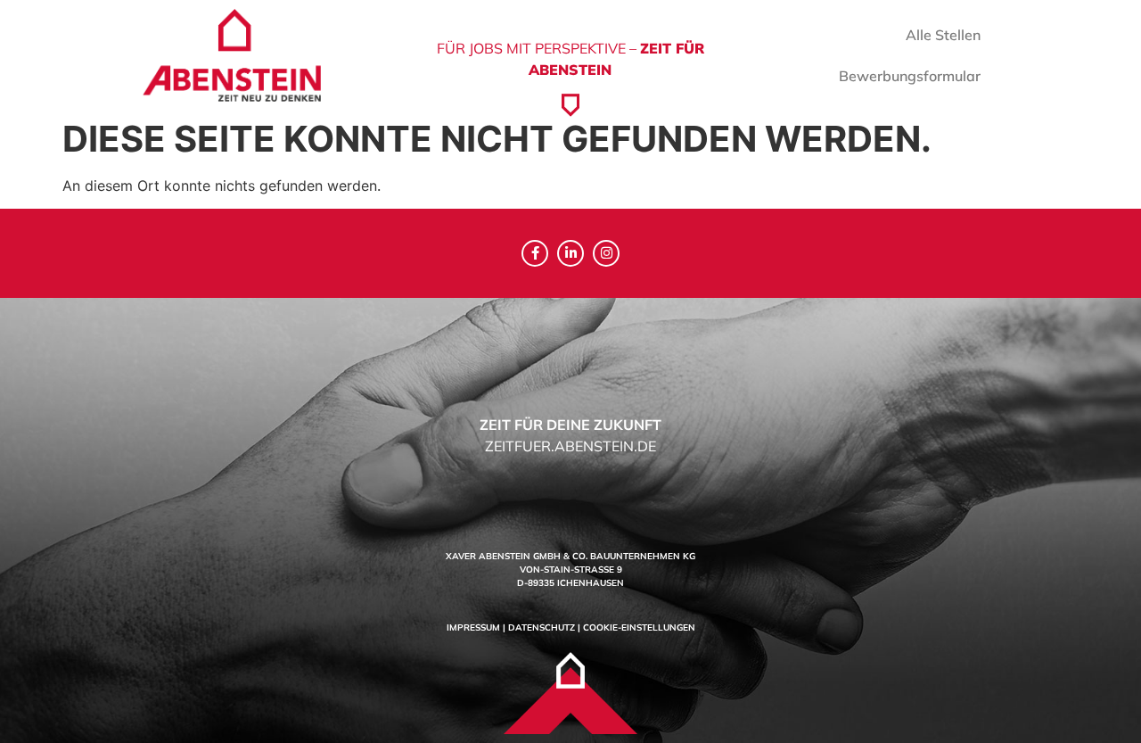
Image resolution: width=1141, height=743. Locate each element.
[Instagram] (606, 253)
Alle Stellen (943, 35)
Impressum (473, 627)
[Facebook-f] (534, 253)
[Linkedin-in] (570, 253)
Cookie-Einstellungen (639, 627)
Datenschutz (541, 627)
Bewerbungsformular (910, 76)
